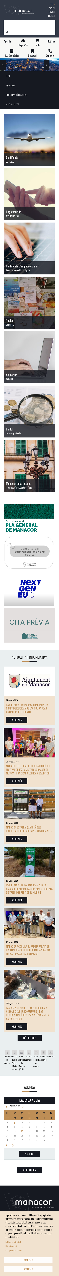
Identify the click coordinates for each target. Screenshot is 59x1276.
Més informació (11, 1246)
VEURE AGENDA (29, 1170)
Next (46, 65)
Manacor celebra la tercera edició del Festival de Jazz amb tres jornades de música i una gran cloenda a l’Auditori (28, 769)
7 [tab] (49, 67)
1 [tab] (9, 67)
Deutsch (51, 15)
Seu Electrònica (12, 55)
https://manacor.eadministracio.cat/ (29, 357)
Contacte (50, 55)
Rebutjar (28, 1260)
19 (22, 1131)
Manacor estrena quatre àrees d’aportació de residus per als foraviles (29, 829)
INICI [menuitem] (8, 76)
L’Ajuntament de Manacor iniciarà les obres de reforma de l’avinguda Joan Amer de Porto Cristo (27, 708)
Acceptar (28, 1269)
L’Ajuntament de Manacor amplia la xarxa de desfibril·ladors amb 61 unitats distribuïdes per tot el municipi (29, 888)
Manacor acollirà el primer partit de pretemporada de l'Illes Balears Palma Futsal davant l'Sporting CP (28, 950)
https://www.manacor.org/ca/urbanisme (29, 466)
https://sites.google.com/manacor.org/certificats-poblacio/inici (29, 140)
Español (52, 12)
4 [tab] (29, 67)
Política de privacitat (13, 1242)
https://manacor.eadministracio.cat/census (29, 248)
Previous (3, 65)
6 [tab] (43, 67)
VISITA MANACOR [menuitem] (12, 104)
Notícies (51, 41)
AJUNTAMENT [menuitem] (11, 85)
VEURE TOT (30, 1154)
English (52, 8)
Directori (32, 55)
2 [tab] (16, 67)
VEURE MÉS (17, 720)
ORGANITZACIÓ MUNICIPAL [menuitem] (16, 94)
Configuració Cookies (13, 1250)
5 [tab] (36, 67)
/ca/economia (29, 194)
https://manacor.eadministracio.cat (29, 303)
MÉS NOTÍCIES (29, 1038)
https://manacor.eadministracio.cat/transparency (29, 411)
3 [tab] (23, 67)
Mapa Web (23, 45)
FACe (38, 45)
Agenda (7, 41)
